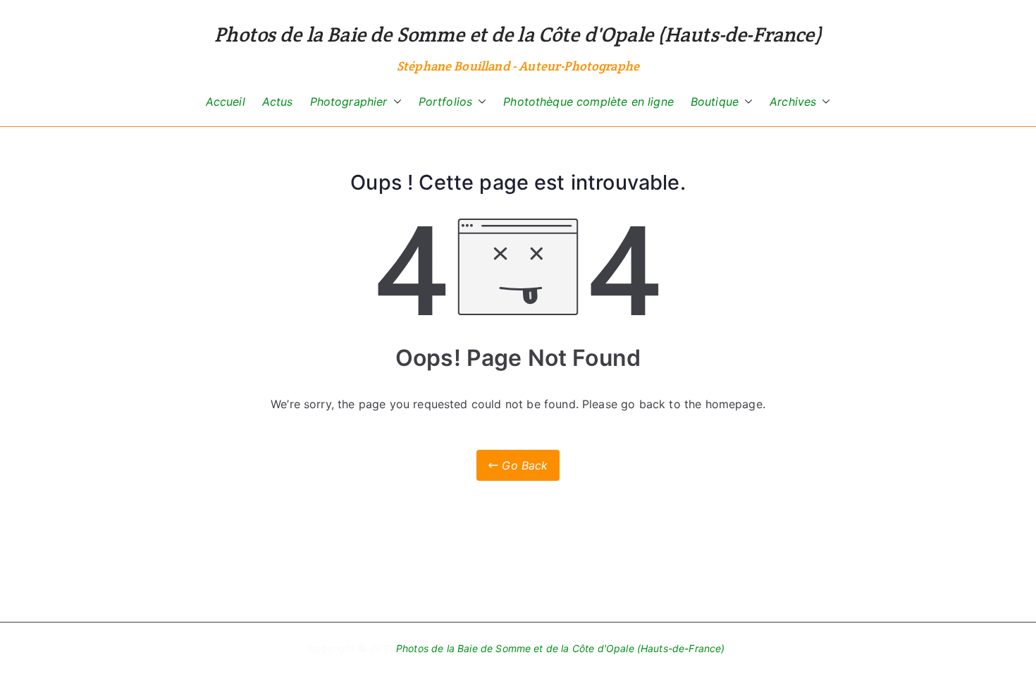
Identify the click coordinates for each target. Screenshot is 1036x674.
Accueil (225, 101)
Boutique (715, 101)
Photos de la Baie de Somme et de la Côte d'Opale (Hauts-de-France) (518, 34)
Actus (277, 101)
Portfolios (446, 101)
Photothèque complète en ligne (588, 101)
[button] (395, 102)
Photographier (349, 101)
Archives (793, 101)
